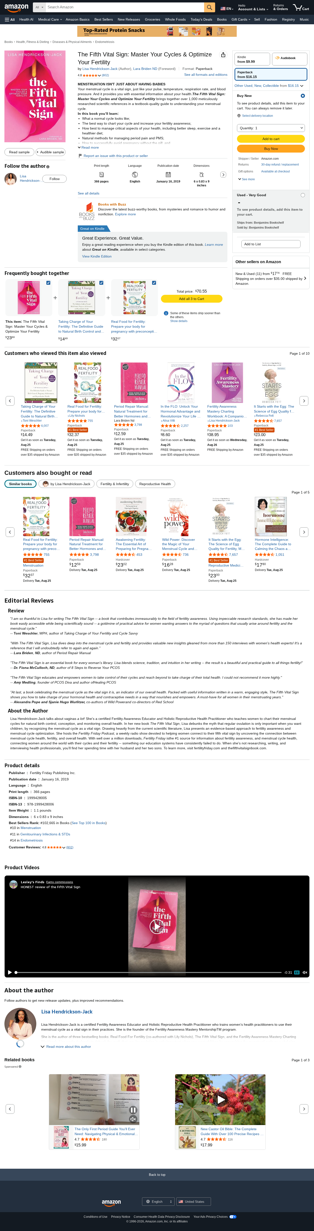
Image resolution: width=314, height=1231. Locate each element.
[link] (81, 297)
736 (186, 555)
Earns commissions (59, 882)
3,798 (94, 555)
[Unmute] (304, 972)
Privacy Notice (120, 1216)
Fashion (271, 19)
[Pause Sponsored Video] (133, 1110)
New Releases (129, 19)
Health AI (26, 19)
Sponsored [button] (11, 1066)
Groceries (152, 19)
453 (139, 555)
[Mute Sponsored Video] (133, 1119)
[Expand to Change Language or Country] (233, 9)
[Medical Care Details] (61, 19)
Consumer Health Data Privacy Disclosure (162, 1216)
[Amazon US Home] (111, 1204)
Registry (288, 19)
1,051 (279, 555)
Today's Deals (201, 19)
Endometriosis (104, 42)
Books (222, 19)
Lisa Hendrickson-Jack (100, 69)
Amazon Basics (78, 19)
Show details (178, 321)
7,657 (233, 555)
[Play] (9, 972)
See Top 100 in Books (88, 823)
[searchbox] (125, 7)
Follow (55, 179)
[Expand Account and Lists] (267, 9)
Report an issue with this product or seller (116, 156)
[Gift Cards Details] (249, 19)
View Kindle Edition (97, 256)
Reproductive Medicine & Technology (226, 563)
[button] (10, 19)
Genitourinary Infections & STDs (45, 834)
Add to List (252, 244)
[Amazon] (17, 7)
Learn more (214, 244)
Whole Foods (175, 19)
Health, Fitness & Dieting (32, 42)
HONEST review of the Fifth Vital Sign (50, 887)
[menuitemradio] (297, 972)
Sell (257, 19)
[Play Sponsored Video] (220, 1099)
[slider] (148, 972)
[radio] (252, 59)
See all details (88, 193)
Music (304, 19)
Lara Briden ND (145, 69)
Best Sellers (103, 19)
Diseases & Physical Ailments (72, 42)
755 (47, 555)
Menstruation (33, 563)
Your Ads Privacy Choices (211, 1216)
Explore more (125, 214)
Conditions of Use (95, 1216)
